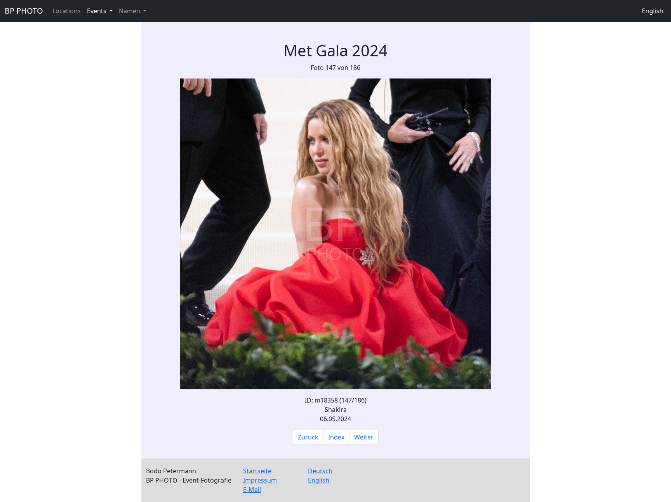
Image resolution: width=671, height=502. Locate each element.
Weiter (364, 437)
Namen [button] (130, 11)
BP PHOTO (24, 10)
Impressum (260, 480)
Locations (66, 11)
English (652, 11)
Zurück (308, 437)
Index (336, 437)
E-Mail (252, 489)
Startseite (257, 471)
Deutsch (320, 471)
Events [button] (97, 11)
